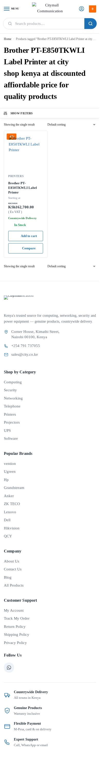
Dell (7, 520)
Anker (9, 496)
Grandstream (14, 488)
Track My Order (16, 618)
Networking (13, 398)
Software (11, 438)
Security (10, 390)
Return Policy (15, 626)
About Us (11, 561)
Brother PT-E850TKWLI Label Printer (22, 187)
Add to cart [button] (29, 236)
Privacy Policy (15, 643)
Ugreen (10, 471)
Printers (16, 176)
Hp (6, 480)
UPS (7, 430)
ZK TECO (12, 504)
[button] (92, 9)
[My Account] (81, 9)
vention (10, 464)
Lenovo (10, 512)
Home (7, 39)
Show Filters (22, 113)
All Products (14, 585)
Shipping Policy (16, 634)
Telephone (12, 406)
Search (90, 23)
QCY (8, 536)
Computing (13, 382)
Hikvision (11, 528)
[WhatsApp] (9, 667)
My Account (14, 610)
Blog (8, 577)
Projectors (12, 422)
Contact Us (13, 569)
